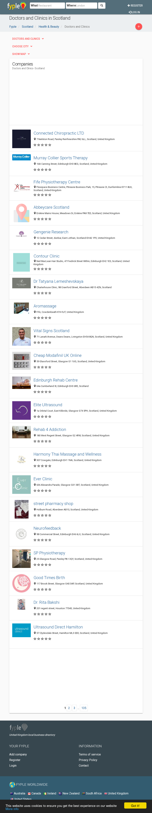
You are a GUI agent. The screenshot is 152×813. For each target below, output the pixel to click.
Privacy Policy (88, 760)
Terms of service (90, 754)
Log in (135, 12)
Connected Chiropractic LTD (59, 133)
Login (12, 765)
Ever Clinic (43, 478)
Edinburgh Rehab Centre (56, 380)
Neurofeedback (47, 528)
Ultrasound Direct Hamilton (58, 627)
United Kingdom (117, 793)
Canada (36, 793)
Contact (84, 765)
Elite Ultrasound (48, 404)
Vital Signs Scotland (52, 330)
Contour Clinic (47, 256)
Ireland (51, 793)
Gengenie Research (51, 231)
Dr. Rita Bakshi (47, 602)
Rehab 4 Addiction (50, 429)
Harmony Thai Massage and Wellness (67, 454)
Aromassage (45, 306)
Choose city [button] (20, 46)
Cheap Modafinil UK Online (58, 355)
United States (22, 799)
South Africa (93, 793)
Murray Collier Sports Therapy (61, 157)
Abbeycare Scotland (51, 207)
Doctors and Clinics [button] (26, 38)
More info (12, 808)
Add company (18, 754)
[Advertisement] (43, 99)
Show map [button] (19, 54)
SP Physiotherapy (49, 552)
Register (136, 5)
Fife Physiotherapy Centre (57, 182)
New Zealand (71, 793)
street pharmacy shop (53, 503)
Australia (19, 793)
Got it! (135, 805)
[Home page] (16, 5)
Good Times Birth (49, 577)
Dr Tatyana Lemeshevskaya (58, 281)
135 (83, 708)
